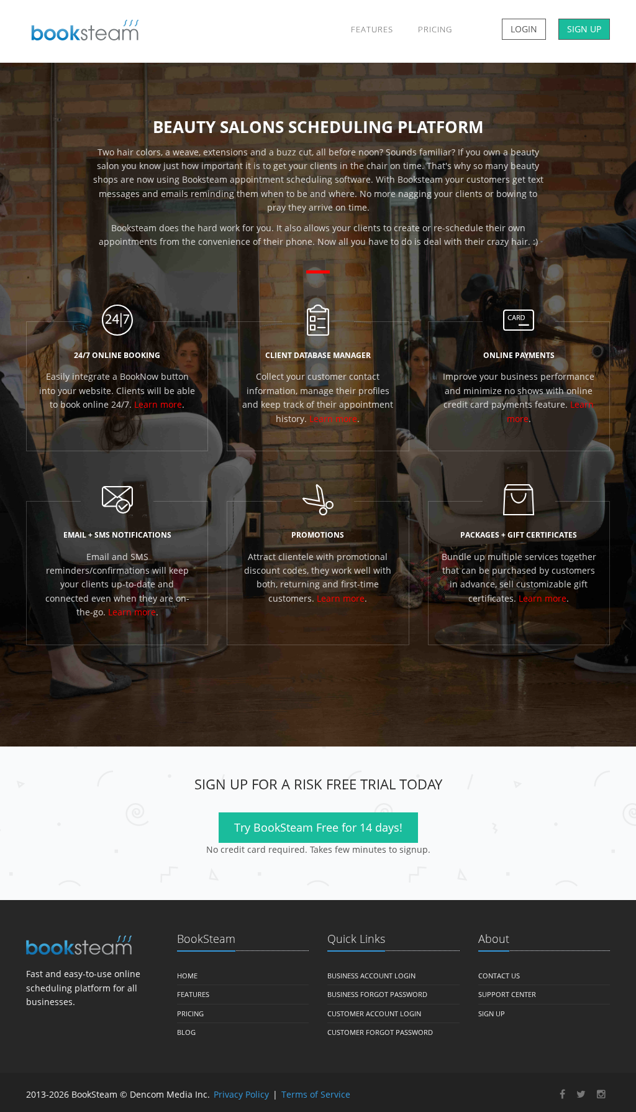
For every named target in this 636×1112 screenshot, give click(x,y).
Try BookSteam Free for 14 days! (318, 827)
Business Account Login (371, 975)
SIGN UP (584, 29)
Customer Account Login (374, 1013)
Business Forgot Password (377, 994)
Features (372, 29)
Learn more (158, 404)
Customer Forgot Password (380, 1032)
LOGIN (524, 29)
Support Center (507, 994)
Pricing (435, 29)
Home (187, 975)
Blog (186, 1032)
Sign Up (491, 1013)
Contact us (499, 975)
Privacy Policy (241, 1094)
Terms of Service (315, 1094)
